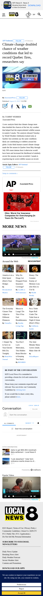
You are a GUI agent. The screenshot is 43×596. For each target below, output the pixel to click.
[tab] (9, 423)
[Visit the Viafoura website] (35, 470)
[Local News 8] (17, 14)
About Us (25, 531)
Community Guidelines (11, 531)
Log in (31, 405)
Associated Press (10, 98)
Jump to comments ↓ (10, 173)
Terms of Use (18, 528)
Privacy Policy (30, 528)
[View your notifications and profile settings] (38, 423)
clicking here (21, 390)
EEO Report (7, 528)
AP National (23, 164)
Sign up (36, 405)
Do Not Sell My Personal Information (16, 537)
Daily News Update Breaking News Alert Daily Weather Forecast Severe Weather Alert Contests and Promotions (11, 557)
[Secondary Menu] (5, 14)
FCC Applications (23, 534)
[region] (21, 438)
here (18, 397)
